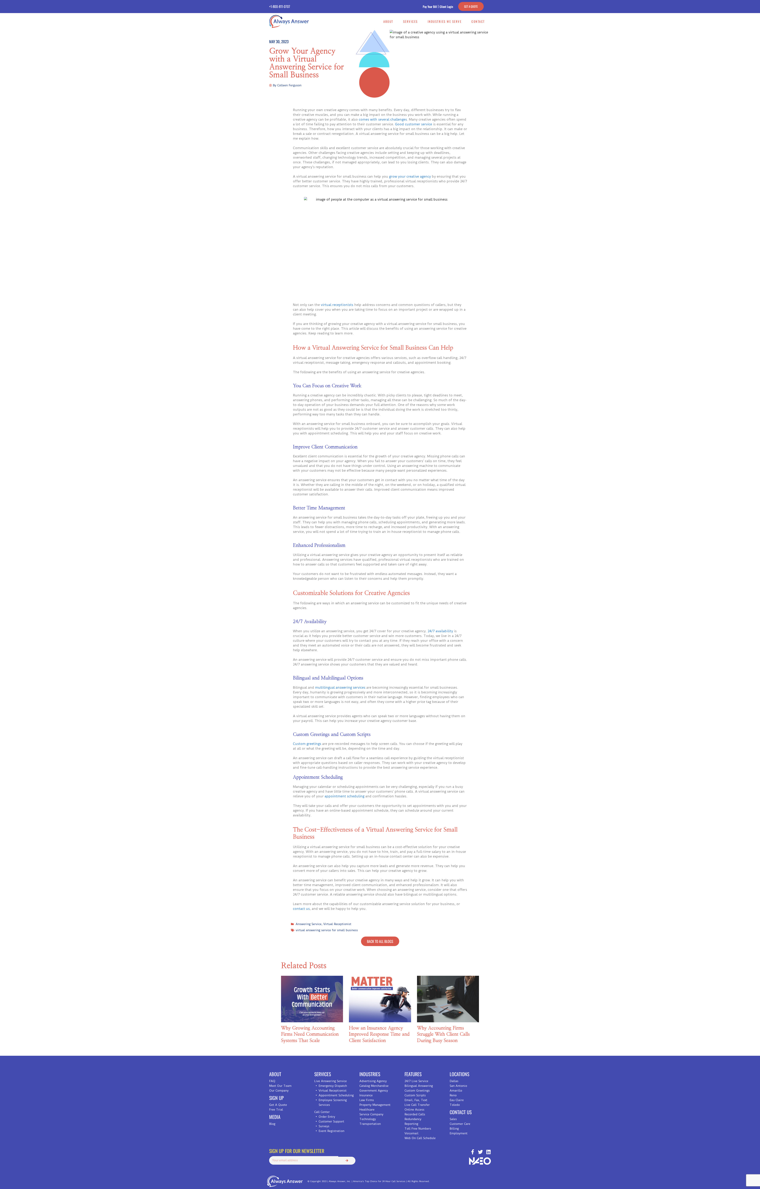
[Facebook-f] (472, 1151)
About (388, 21)
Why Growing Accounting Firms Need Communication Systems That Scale (310, 1034)
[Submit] (346, 1161)
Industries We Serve (445, 21)
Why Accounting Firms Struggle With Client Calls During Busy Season (443, 1034)
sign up (276, 1097)
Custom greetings (307, 744)
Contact (478, 21)
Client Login (446, 6)
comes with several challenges (383, 119)
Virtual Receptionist (337, 924)
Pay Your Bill (430, 6)
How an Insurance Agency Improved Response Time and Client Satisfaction (379, 1034)
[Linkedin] (488, 1151)
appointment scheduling (344, 796)
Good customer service (414, 124)
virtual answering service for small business (327, 930)
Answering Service (308, 924)
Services (410, 21)
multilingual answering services (340, 687)
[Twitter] (480, 1151)
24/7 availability (440, 631)
